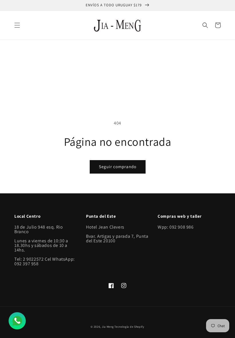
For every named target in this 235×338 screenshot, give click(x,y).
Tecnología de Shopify (129, 327)
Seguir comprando (117, 166)
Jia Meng (108, 327)
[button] (17, 25)
